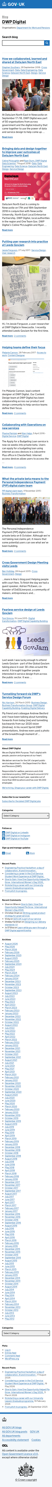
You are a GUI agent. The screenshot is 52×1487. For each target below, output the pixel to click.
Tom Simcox (8, 618)
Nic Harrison (8, 702)
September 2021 (13, 1057)
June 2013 (10, 1315)
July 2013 (9, 1313)
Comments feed (12, 1355)
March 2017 (10, 1205)
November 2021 (12, 1051)
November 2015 (12, 1252)
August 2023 (11, 993)
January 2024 (11, 978)
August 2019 (11, 1124)
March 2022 (11, 1039)
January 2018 (11, 1179)
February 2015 (12, 1272)
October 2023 (12, 987)
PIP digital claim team (12, 490)
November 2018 (12, 1150)
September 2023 (13, 990)
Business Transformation (14, 493)
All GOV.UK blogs (12, 1427)
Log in (8, 1350)
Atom (32, 853)
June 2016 (10, 1231)
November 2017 (12, 1185)
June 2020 (10, 1100)
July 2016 (9, 1228)
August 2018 (11, 1158)
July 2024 (10, 967)
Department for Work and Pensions (33, 27)
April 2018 (10, 1170)
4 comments (20, 467)
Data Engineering (29, 70)
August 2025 (11, 958)
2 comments (20, 336)
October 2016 (11, 1219)
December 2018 (12, 1147)
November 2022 (13, 1019)
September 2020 (13, 1092)
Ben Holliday (8, 571)
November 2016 (12, 1217)
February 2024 (12, 975)
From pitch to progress (16, 891)
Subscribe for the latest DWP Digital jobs (21, 801)
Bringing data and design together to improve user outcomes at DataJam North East (24, 152)
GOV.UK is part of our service (27, 919)
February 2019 (12, 1141)
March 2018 (11, 1173)
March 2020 (11, 1106)
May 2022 (10, 1033)
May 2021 (9, 1068)
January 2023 (11, 1013)
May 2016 (9, 1234)
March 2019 (11, 1138)
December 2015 (12, 1249)
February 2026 (12, 952)
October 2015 (11, 1254)
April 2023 (10, 1004)
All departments (11, 1435)
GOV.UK (34, 1431)
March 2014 (11, 1301)
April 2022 (10, 1036)
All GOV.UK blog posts (14, 1431)
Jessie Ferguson (9, 250)
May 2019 (9, 1132)
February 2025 (12, 961)
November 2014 (12, 1281)
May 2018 (9, 1167)
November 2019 (12, 1115)
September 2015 (13, 1257)
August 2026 (11, 943)
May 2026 (10, 946)
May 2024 (10, 969)
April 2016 (10, 1237)
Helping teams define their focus (23, 347)
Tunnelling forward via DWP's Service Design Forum (21, 695)
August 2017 (11, 1193)
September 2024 (13, 964)
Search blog (10, 37)
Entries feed (10, 1353)
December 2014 (12, 1278)
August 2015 (11, 1260)
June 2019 (10, 1129)
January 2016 (11, 1246)
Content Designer (16, 355)
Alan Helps (27, 433)
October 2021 (11, 1054)
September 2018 (13, 1156)
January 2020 (11, 1112)
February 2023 (12, 1010)
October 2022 (12, 1022)
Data (17, 70)
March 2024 (11, 972)
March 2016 (11, 1240)
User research (8, 253)
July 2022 (10, 1028)
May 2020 (10, 1103)
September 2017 (13, 1190)
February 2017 (12, 1208)
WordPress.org (12, 1358)
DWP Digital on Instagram (18, 835)
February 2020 (12, 1109)
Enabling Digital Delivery (33, 708)
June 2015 (10, 1266)
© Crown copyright (26, 1479)
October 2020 (12, 1089)
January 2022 (11, 1045)
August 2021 (11, 1060)
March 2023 (11, 1007)
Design (34, 73)
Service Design (17, 169)
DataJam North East (20, 73)
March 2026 (11, 949)
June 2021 (10, 1065)
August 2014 (11, 1286)
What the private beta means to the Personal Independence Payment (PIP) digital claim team (25, 482)
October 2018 (11, 1153)
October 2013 (11, 1310)
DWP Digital (14, 22)
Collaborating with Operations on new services (24, 426)
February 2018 (12, 1176)
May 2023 (10, 1002)
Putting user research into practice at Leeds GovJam (25, 243)
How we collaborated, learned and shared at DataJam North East (24, 60)
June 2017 (10, 1199)
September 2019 (13, 1121)
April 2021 (10, 1071)
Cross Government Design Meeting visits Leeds (25, 564)
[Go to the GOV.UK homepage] (13, 4)
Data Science (21, 166)
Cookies (36, 1439)
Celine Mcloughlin (11, 160)
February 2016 (12, 1243)
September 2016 (13, 1222)
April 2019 (10, 1135)
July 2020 (10, 1097)
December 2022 (13, 1016)
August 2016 (11, 1225)
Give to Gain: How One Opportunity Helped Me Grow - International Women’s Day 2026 (26, 907)
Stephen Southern (11, 67)
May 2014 (9, 1295)
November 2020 (13, 1086)
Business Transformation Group (17, 705)
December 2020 (13, 1083)
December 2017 (12, 1182)
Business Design (39, 702)
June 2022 (10, 1031)
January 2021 (11, 1080)
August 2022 (11, 1025)
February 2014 (12, 1304)
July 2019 (9, 1127)
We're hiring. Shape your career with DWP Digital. (25, 787)
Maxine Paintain (9, 433)
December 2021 (12, 1048)
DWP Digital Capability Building (33, 621)
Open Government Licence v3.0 (20, 1454)
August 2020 (11, 1094)
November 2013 (12, 1307)
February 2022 (12, 1042)
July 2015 (9, 1263)
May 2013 (9, 1318)
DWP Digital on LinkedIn (17, 832)
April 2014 (10, 1298)
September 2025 (13, 955)
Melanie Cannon (10, 352)
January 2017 (11, 1211)
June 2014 (10, 1292)
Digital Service (9, 436)
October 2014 (11, 1283)
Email (8, 853)
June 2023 (10, 999)
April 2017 (10, 1202)
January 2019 (11, 1144)
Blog (5, 17)
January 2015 (11, 1275)
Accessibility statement (15, 1439)
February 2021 (12, 1077)
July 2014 (9, 1289)
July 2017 (9, 1196)
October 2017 (11, 1188)
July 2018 (9, 1161)
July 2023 (10, 996)
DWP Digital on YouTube (17, 838)
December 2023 (13, 981)
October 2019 (11, 1118)
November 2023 (13, 984)
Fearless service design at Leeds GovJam (23, 611)
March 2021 (11, 1074)
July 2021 (9, 1063)
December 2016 (12, 1214)
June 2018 (10, 1164)
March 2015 (10, 1269)
